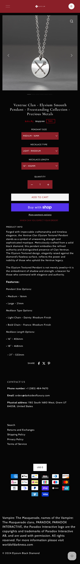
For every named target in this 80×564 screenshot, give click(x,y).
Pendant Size (39, 129)
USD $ (40, 467)
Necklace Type (39, 144)
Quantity (40, 177)
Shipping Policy (16, 434)
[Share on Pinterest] (48, 363)
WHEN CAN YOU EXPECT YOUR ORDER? (39, 220)
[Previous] (8, 55)
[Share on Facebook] (38, 363)
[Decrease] (32, 184)
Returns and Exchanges (20, 429)
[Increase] (48, 184)
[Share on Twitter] (43, 363)
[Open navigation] (8, 6)
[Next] (72, 55)
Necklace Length (39, 159)
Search (11, 425)
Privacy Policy (15, 439)
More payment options (40, 214)
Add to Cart (40, 197)
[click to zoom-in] (72, 21)
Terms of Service (17, 444)
